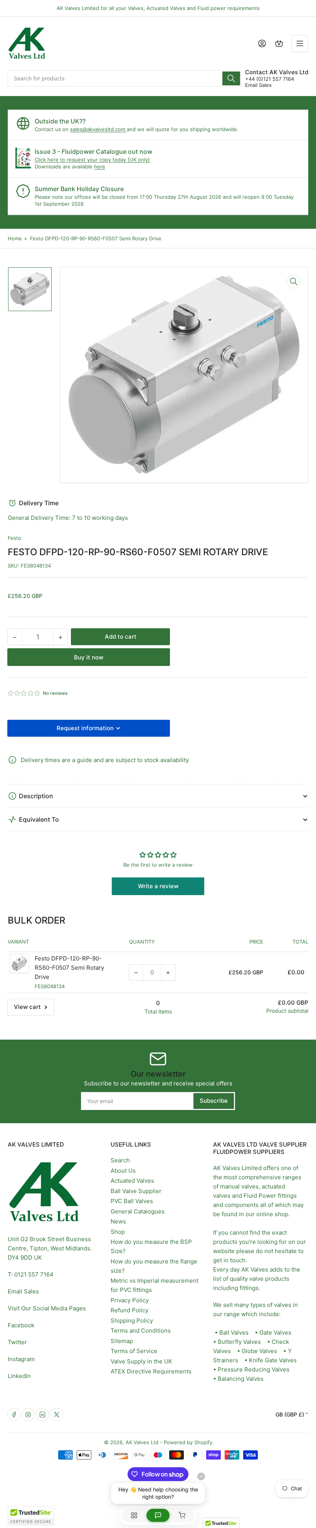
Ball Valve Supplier (136, 1191)
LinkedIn (19, 1376)
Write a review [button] (158, 886)
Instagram (21, 1359)
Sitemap (122, 1341)
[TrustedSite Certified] (31, 1515)
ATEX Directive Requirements (151, 1371)
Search (120, 1160)
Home (15, 238)
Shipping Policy (132, 1320)
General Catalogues (138, 1211)
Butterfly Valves (239, 1341)
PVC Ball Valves (132, 1201)
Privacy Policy (130, 1300)
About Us (123, 1170)
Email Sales (258, 85)
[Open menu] (299, 43)
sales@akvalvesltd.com (98, 129)
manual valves (239, 1186)
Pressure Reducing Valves (253, 1369)
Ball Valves (234, 1332)
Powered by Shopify (188, 1442)
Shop (118, 1231)
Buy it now (88, 657)
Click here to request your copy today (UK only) (92, 159)
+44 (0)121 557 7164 (269, 79)
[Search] (231, 78)
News (118, 1221)
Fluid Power (260, 1195)
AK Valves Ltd (142, 1442)
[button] (24, 693)
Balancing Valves (241, 1378)
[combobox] (124, 78)
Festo (14, 538)
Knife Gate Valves (273, 1360)
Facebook (21, 1325)
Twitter (17, 1342)
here (99, 166)
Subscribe (214, 1100)
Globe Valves (259, 1351)
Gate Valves (275, 1332)
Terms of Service (134, 1351)
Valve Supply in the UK (141, 1361)
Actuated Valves (132, 1180)
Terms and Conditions (141, 1330)
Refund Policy (129, 1310)
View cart (27, 1006)
